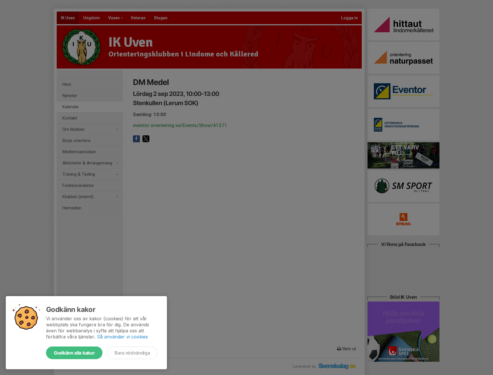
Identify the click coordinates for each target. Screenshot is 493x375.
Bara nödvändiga (132, 353)
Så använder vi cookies (122, 337)
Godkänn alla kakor (74, 353)
